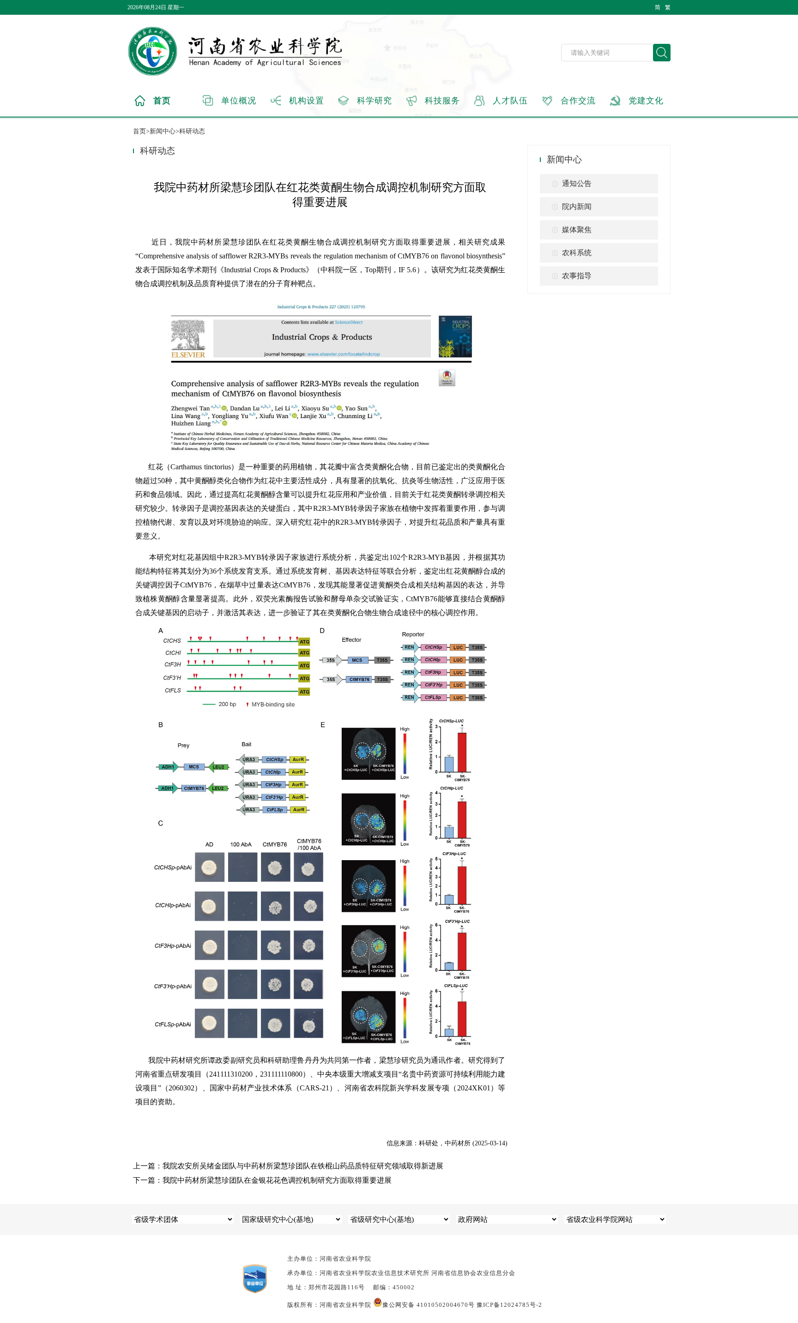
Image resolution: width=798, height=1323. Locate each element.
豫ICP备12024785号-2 (509, 1304)
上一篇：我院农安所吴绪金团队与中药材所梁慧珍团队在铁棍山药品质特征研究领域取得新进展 (288, 1166)
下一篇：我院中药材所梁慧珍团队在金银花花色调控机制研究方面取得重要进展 (262, 1180)
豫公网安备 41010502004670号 (428, 1304)
